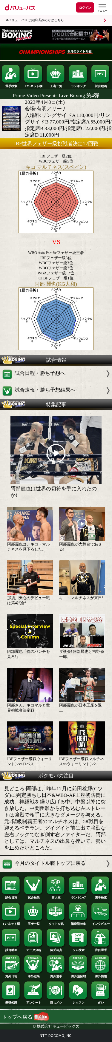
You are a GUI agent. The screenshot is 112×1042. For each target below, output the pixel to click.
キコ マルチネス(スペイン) (56, 167)
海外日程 (11, 976)
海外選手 (56, 976)
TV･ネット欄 (33, 86)
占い (101, 1002)
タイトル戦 (56, 923)
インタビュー (101, 923)
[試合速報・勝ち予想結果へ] (56, 397)
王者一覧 (56, 86)
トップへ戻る (18, 1017)
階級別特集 (78, 923)
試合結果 (34, 897)
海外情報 (101, 976)
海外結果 (34, 976)
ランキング (78, 86)
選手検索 (11, 86)
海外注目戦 (78, 976)
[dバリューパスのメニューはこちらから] (102, 8)
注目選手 (101, 950)
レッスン (79, 1002)
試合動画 (101, 86)
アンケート (33, 1002)
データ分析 (33, 950)
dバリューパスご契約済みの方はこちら (35, 20)
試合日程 (11, 897)
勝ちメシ (56, 1002)
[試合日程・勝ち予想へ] (56, 380)
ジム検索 (79, 950)
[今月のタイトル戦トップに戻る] (56, 870)
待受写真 (56, 950)
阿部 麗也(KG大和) (56, 284)
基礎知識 (11, 1002)
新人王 (56, 897)
